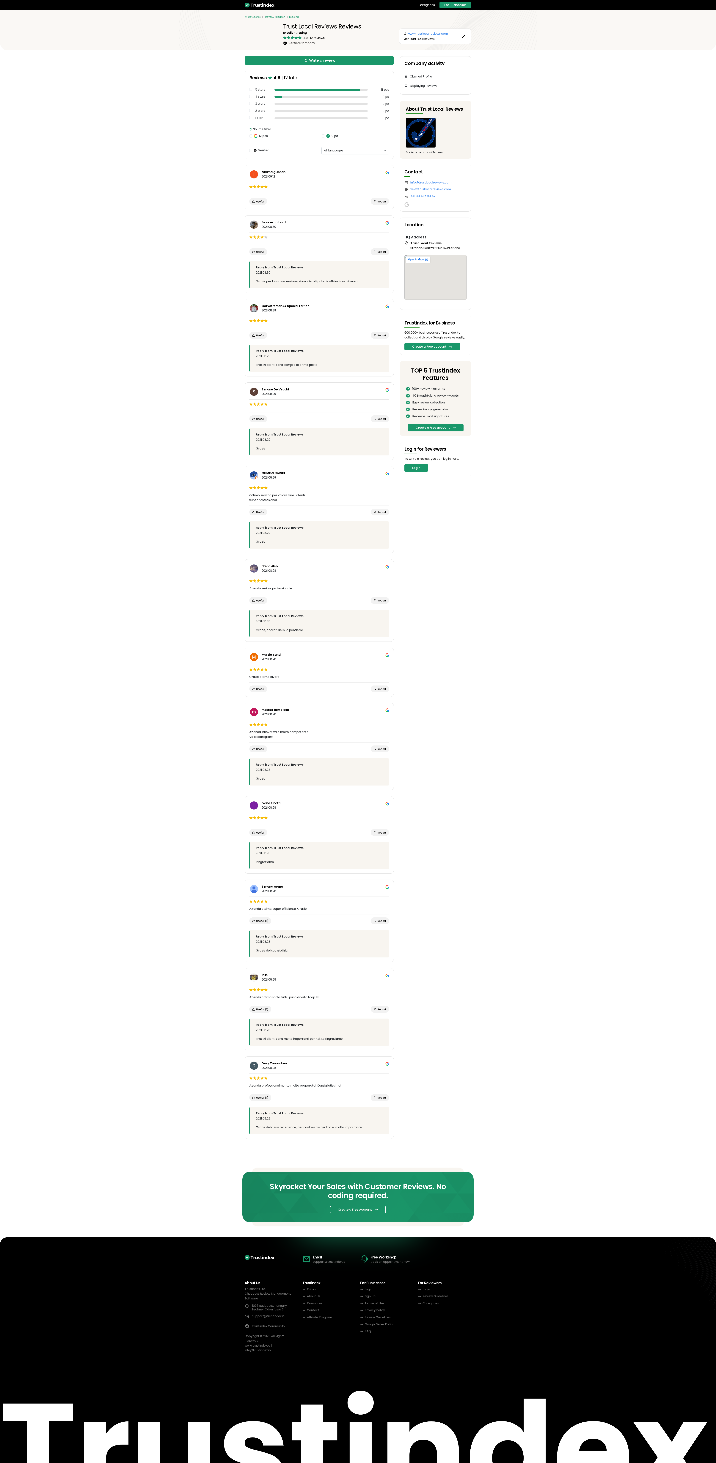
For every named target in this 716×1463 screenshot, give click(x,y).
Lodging (294, 16)
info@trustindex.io (258, 1350)
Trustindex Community (268, 1326)
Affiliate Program (319, 1317)
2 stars (260, 111)
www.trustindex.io (257, 1345)
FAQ (368, 1331)
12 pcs (263, 136)
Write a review (322, 60)
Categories (427, 5)
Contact (313, 1310)
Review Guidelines (378, 1317)
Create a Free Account (355, 1209)
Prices (311, 1289)
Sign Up (370, 1296)
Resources (314, 1303)
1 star (259, 118)
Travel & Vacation (275, 16)
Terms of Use (374, 1303)
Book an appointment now (390, 1262)
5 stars (260, 89)
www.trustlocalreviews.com (430, 189)
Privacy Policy (375, 1310)
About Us (313, 1296)
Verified (263, 150)
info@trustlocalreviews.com (430, 182)
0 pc (335, 136)
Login (416, 468)
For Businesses (455, 5)
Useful (259, 201)
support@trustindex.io (329, 1262)
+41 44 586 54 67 (423, 196)
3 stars (260, 104)
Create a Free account (429, 346)
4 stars (260, 97)
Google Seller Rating (379, 1324)
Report (381, 201)
